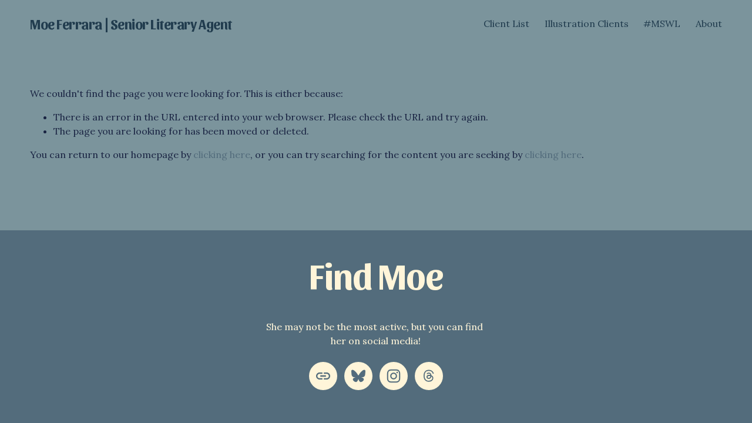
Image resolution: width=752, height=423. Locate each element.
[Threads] (429, 376)
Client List (506, 23)
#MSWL (661, 23)
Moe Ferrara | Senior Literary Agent (130, 23)
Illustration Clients (587, 23)
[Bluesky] (358, 376)
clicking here (221, 154)
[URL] (323, 376)
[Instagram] (394, 376)
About (709, 23)
